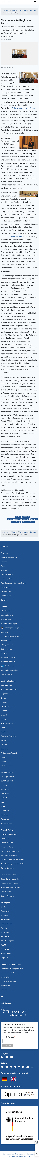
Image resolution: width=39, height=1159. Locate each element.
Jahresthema (5, 611)
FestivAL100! (6, 640)
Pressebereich (6, 587)
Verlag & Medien (7, 772)
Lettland (4, 715)
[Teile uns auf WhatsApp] (32, 1067)
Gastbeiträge (5, 985)
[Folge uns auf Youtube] (7, 1057)
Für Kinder (4, 815)
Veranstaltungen (7, 615)
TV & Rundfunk (6, 674)
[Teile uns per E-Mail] (28, 1067)
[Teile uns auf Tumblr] (19, 1067)
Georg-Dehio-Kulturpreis (10, 879)
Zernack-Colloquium (8, 662)
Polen (3, 728)
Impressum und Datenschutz (25, 1154)
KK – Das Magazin (7, 941)
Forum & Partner (7, 830)
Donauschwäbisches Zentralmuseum (18, 519)
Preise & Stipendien (8, 875)
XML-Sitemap (6, 1003)
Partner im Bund (7, 843)
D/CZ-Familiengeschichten (10, 636)
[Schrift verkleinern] (36, 1151)
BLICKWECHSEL (7, 781)
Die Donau (34, 519)
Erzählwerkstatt (6, 649)
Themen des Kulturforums (11, 964)
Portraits (4, 928)
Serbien (3, 740)
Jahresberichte (6, 591)
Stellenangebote (6, 579)
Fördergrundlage (7, 847)
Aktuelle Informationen (9, 558)
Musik (3, 806)
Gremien (4, 562)
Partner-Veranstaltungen (10, 851)
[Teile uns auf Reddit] (24, 1067)
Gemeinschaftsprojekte (9, 834)
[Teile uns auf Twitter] (3, 1067)
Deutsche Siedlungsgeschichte (12, 969)
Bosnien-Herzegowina (9, 689)
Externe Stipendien (7, 896)
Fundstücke (5, 936)
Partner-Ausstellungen (9, 855)
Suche (3, 996)
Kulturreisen (5, 794)
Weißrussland (6, 766)
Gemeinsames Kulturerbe (10, 973)
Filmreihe (4, 653)
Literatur (4, 785)
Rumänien (4, 732)
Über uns (4, 553)
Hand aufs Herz (6, 924)
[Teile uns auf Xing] (11, 1067)
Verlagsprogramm (7, 777)
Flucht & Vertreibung (8, 981)
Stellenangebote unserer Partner (12, 860)
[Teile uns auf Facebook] (7, 1067)
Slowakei (4, 745)
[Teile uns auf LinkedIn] (15, 1067)
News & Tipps (6, 953)
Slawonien (26, 517)
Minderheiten (5, 977)
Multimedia (5, 811)
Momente (4, 915)
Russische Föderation (8, 736)
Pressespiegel (6, 596)
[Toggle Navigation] (35, 2)
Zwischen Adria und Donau (23, 108)
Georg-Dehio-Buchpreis (9, 883)
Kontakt (27, 1156)
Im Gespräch (5, 920)
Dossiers (4, 990)
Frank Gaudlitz (6, 892)
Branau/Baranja (16, 522)
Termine (4, 607)
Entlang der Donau (7, 868)
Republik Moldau (7, 723)
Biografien (4, 958)
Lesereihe (4, 632)
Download (4, 600)
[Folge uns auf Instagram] (12, 1057)
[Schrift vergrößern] (36, 1148)
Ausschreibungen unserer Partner (13, 864)
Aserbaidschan (6, 685)
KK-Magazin (5, 903)
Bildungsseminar (7, 645)
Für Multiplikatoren (16, 1156)
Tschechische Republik (9, 753)
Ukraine (3, 757)
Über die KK (5, 949)
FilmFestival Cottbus (8, 657)
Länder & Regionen (8, 681)
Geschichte (5, 789)
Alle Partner (5, 838)
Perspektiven (5, 911)
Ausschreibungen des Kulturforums (13, 583)
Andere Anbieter (7, 823)
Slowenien (4, 749)
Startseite (4, 547)
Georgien (4, 702)
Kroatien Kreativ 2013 (10, 236)
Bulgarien (4, 694)
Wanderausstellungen (9, 624)
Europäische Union (28, 522)
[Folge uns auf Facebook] (3, 1057)
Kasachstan (5, 706)
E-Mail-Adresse (8, 1037)
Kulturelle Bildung (7, 574)
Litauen (3, 719)
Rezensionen (5, 819)
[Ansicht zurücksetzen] (36, 1154)
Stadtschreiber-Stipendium (10, 887)
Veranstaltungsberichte (9, 670)
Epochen (4, 907)
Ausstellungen (6, 619)
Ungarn (3, 761)
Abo (2, 945)
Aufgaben (4, 570)
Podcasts (4, 798)
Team (3, 566)
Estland (3, 698)
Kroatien (18, 517)
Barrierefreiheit (8, 1154)
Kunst (3, 802)
